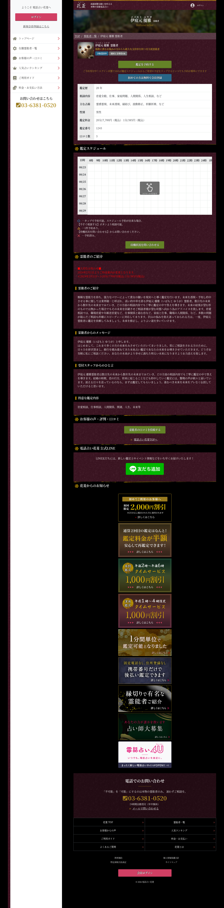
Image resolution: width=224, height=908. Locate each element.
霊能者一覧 (90, 36)
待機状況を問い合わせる (144, 245)
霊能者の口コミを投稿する (145, 430)
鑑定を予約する (145, 64)
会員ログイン (145, 873)
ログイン (36, 17)
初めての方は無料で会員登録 (145, 77)
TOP (77, 36)
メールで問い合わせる (145, 808)
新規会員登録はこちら (36, 26)
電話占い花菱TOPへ (145, 439)
